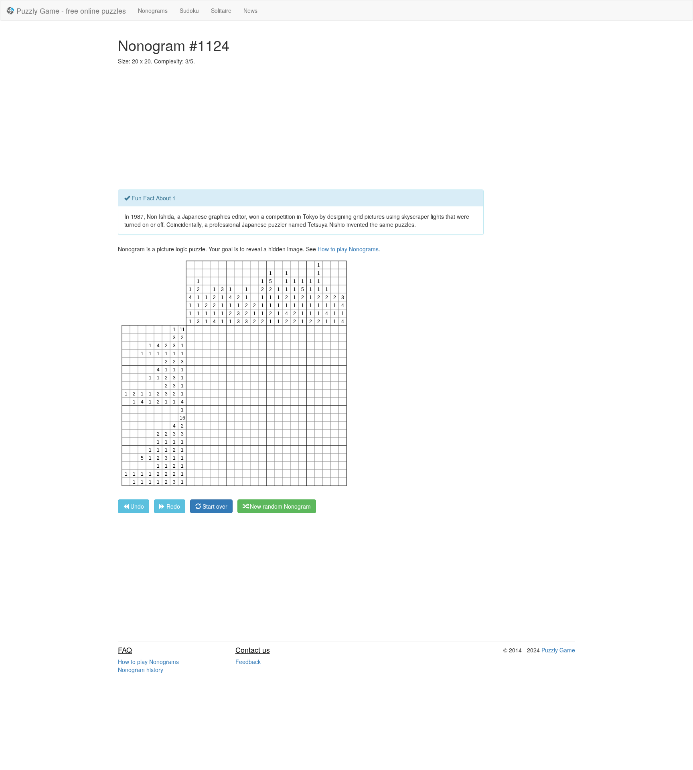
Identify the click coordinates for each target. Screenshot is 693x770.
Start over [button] (214, 506)
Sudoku (189, 10)
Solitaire (221, 10)
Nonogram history (140, 670)
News (250, 10)
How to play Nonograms (348, 249)
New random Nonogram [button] (279, 506)
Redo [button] (172, 506)
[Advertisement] (346, 129)
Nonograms (153, 10)
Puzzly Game (558, 650)
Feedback (248, 662)
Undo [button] (136, 506)
